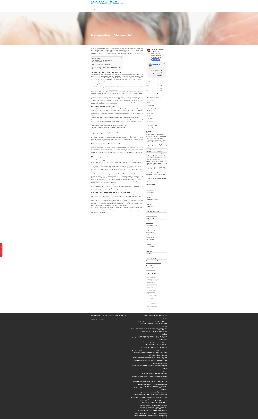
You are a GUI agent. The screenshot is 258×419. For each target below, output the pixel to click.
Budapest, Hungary (110, 196)
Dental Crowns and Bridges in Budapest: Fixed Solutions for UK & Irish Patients (150, 341)
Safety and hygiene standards (153, 276)
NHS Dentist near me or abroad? (160, 386)
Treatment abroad (112, 6)
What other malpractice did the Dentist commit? (102, 64)
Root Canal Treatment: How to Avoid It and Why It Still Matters (153, 392)
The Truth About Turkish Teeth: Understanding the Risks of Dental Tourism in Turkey (149, 397)
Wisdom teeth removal (150, 239)
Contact (149, 6)
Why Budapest (150, 298)
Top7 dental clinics (151, 292)
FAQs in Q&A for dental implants (160, 363)
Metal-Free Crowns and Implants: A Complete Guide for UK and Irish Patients (150, 383)
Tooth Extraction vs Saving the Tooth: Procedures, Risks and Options (152, 399)
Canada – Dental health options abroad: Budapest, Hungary (154, 331)
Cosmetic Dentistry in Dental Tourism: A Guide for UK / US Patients (152, 336)
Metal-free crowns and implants (153, 260)
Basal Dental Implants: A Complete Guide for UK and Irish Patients (152, 321)
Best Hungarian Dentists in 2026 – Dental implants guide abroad (153, 323)
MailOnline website (113, 90)
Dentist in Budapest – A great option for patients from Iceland (153, 354)
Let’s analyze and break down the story (100, 63)
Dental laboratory (150, 234)
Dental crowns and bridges (151, 225)
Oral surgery (148, 244)
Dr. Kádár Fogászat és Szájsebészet (157, 50)
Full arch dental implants (152, 285)
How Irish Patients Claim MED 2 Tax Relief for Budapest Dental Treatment (151, 375)
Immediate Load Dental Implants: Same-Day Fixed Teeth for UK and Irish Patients (149, 381)
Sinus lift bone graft (150, 249)
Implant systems (150, 293)
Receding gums (149, 204)
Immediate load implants (151, 258)
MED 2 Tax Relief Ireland (152, 300)
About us (143, 6)
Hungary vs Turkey (151, 288)
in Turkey (126, 185)
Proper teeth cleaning (150, 187)
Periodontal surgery (150, 206)
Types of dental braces (151, 209)
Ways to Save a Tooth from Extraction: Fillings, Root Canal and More (152, 402)
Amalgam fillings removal (151, 216)
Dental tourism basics (151, 305)
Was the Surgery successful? (98, 66)
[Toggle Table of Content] (119, 58)
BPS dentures (149, 253)
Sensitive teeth (149, 202)
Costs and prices (134, 6)
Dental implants (102, 6)
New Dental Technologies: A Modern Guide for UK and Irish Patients (152, 384)
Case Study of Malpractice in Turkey (100, 61)
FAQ (160, 6)
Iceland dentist (150, 287)
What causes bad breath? (151, 190)
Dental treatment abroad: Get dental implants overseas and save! (153, 412)
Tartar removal (149, 197)
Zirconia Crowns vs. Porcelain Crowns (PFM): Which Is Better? (153, 407)
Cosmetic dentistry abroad (152, 303)
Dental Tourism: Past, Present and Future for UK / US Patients (154, 347)
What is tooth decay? (150, 213)
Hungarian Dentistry (151, 297)
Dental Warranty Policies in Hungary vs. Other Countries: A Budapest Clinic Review (149, 350)
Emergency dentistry (150, 230)
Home (94, 6)
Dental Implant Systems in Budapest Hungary (157, 342)
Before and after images (152, 301)
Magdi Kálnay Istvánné (158, 64)
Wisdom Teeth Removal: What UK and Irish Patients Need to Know (153, 405)
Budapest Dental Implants (104, 1)
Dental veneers (149, 220)
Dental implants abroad (152, 280)
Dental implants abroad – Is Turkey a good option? (156, 344)
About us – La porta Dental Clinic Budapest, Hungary (155, 315)
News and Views (148, 386)
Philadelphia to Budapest (152, 295)
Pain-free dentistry (150, 227)
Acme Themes (101, 319)
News (94, 9)
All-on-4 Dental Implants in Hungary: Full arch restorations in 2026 (152, 410)
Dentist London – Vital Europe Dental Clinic (157, 355)
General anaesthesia (150, 232)
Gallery (155, 6)
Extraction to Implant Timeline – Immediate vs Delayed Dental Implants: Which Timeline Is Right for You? (156, 163)
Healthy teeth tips (123, 6)
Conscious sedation (150, 267)
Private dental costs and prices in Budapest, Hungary (155, 413)
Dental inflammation (150, 192)
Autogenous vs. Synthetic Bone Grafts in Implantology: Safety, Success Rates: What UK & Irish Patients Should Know (156, 140)
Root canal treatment (150, 241)
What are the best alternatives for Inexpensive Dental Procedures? (106, 68)
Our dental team (94, 207)
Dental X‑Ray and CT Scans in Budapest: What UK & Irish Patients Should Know (150, 352)
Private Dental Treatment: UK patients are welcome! (155, 391)
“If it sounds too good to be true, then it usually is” (102, 60)
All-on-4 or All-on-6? (150, 270)
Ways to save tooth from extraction (153, 263)
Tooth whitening (149, 194)
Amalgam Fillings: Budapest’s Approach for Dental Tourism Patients (152, 320)
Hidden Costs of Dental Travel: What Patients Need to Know (154, 373)
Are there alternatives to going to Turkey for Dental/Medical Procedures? (107, 67)
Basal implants (149, 251)
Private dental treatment (152, 284)
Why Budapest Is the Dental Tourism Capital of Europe (155, 404)
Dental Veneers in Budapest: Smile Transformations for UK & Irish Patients (151, 349)
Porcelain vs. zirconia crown (152, 199)
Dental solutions (149, 223)
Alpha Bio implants (150, 246)
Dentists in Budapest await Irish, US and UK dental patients (154, 408)
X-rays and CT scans (150, 237)
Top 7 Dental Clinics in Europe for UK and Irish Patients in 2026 (153, 400)
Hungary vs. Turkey (163, 379)
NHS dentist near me (151, 282)
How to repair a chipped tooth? (152, 211)
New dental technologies (151, 256)
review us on (155, 59)
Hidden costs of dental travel (153, 279)
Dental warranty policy (151, 277)
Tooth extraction (149, 265)
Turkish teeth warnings (151, 290)
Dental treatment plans (152, 306)
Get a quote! (1, 250)
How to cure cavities (150, 218)
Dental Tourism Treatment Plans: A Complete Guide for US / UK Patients (151, 346)
